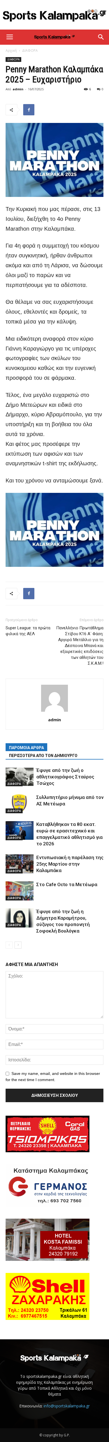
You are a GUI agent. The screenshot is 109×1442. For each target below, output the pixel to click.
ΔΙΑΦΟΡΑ (30, 50)
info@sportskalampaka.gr (67, 1406)
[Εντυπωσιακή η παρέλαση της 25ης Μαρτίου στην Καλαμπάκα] (20, 864)
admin (18, 89)
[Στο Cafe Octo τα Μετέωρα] (20, 891)
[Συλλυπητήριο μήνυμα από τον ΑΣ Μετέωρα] (20, 804)
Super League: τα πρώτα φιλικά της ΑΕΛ (28, 630)
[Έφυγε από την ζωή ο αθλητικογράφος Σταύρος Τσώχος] (20, 777)
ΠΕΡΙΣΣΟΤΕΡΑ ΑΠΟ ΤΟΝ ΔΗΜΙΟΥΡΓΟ (43, 755)
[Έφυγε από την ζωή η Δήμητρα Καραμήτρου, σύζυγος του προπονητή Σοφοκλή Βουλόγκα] (20, 918)
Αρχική (11, 50)
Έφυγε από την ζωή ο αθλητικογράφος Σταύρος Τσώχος (65, 776)
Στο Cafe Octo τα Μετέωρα (66, 884)
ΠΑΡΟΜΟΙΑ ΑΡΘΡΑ (26, 747)
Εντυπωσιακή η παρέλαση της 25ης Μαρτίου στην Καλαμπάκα (69, 864)
